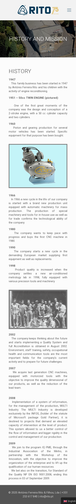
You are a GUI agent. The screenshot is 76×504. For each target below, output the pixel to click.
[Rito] (38, 10)
